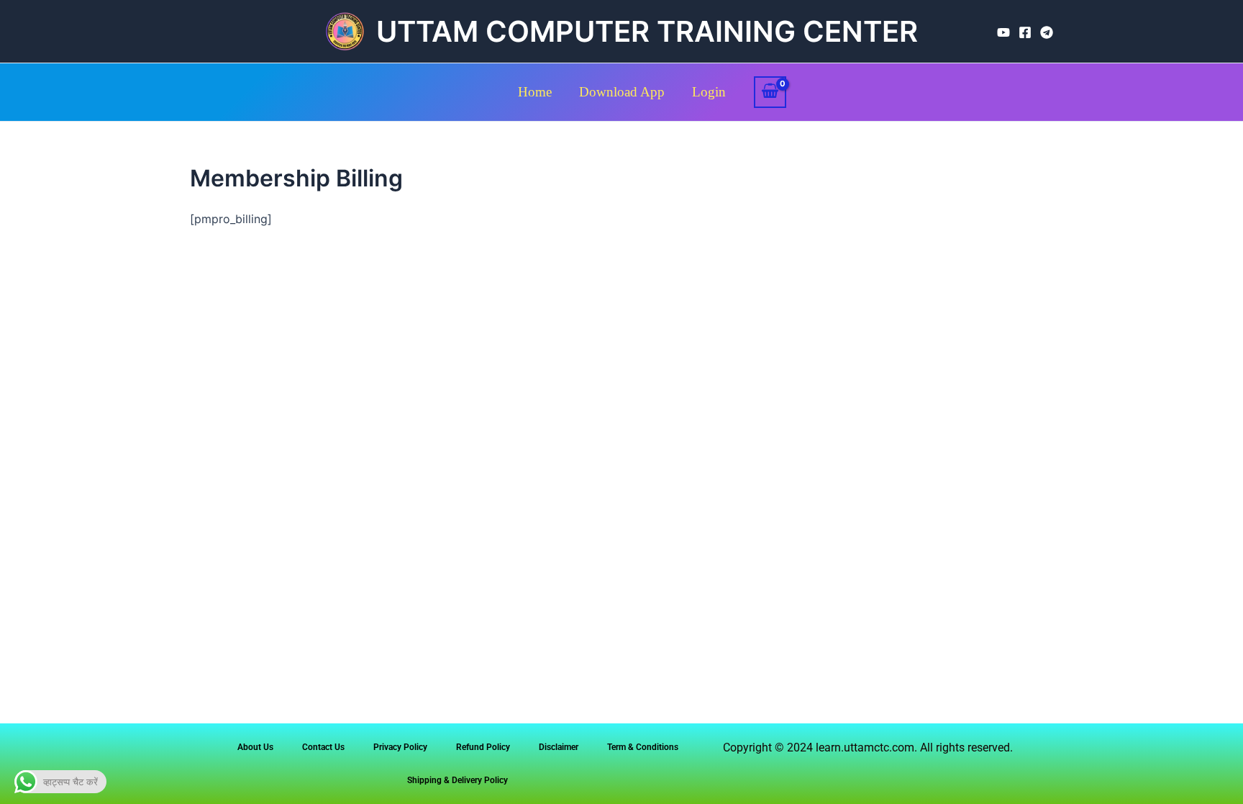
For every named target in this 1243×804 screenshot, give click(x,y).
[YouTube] (1003, 32)
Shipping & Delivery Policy (457, 780)
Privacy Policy (400, 747)
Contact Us (323, 747)
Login (709, 91)
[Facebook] (1025, 32)
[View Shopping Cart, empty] (770, 92)
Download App (622, 91)
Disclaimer (558, 747)
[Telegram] (1046, 32)
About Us (255, 747)
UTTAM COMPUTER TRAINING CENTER (647, 31)
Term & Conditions (642, 747)
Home (535, 91)
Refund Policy (483, 747)
